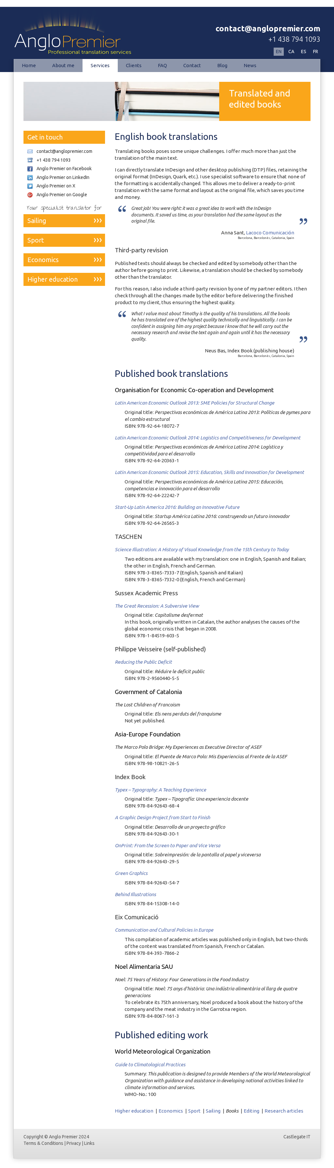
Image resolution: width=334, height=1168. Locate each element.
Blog (222, 65)
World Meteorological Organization (162, 1051)
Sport (194, 1111)
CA (291, 51)
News (250, 65)
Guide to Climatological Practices (150, 1064)
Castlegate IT (297, 1136)
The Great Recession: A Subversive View (157, 606)
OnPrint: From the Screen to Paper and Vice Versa (167, 845)
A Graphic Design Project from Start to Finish (162, 817)
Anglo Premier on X (56, 185)
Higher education (134, 1111)
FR (315, 51)
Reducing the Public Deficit (143, 662)
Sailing (213, 1111)
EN (278, 51)
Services (100, 65)
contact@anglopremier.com (268, 28)
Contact (192, 65)
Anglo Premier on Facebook (64, 168)
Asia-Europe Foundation (147, 734)
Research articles (284, 1111)
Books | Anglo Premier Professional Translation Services (67, 27)
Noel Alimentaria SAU (144, 966)
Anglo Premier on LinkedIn (63, 177)
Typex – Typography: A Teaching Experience (160, 789)
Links (89, 1143)
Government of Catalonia (148, 691)
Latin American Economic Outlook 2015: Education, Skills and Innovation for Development (209, 472)
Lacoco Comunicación (270, 232)
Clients (134, 65)
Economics (171, 1111)
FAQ (162, 65)
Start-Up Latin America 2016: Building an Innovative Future (177, 507)
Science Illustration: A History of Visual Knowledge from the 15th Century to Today (202, 549)
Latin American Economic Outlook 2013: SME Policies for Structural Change (194, 403)
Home (29, 65)
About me (63, 65)
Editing (251, 1111)
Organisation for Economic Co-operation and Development (194, 390)
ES (303, 51)
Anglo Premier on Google (62, 194)
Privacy (74, 1143)
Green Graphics (131, 873)
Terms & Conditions (43, 1143)
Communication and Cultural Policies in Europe (164, 930)
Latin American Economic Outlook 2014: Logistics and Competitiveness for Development (207, 437)
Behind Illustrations (135, 894)
